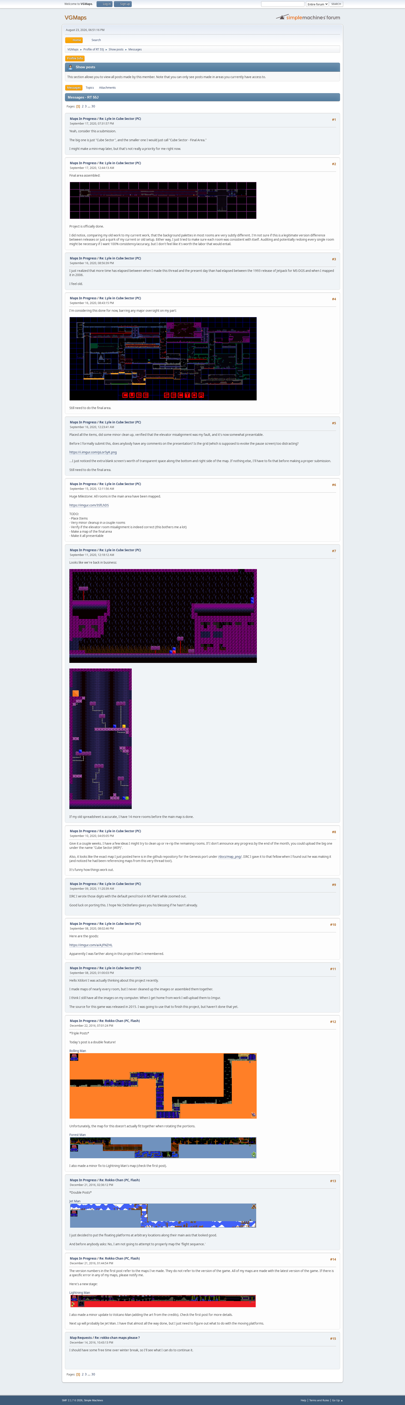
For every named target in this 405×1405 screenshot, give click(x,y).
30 (93, 106)
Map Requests (81, 1338)
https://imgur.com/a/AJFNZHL (90, 945)
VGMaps (75, 17)
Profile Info (75, 58)
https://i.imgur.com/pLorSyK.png (93, 452)
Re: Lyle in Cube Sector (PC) (120, 119)
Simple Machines (93, 1400)
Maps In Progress (83, 119)
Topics (90, 88)
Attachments (107, 88)
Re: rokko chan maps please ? (117, 1338)
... (89, 106)
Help (303, 1400)
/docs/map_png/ (230, 856)
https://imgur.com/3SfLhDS (89, 505)
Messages (74, 88)
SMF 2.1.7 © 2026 (72, 1400)
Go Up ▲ (337, 1400)
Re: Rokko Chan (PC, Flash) (119, 1021)
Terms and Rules (319, 1400)
